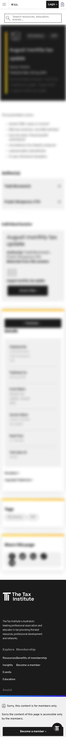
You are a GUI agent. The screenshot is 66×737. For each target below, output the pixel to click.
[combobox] (33, 18)
